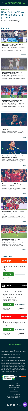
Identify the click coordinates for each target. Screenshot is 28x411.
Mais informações (20, 274)
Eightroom (17, 397)
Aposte (8, 274)
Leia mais (23, 53)
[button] (3, 3)
